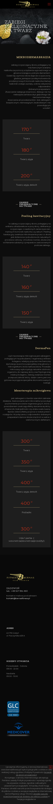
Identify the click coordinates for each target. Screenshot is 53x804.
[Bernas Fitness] (27, 4)
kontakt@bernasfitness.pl (18, 598)
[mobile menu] (49, 4)
